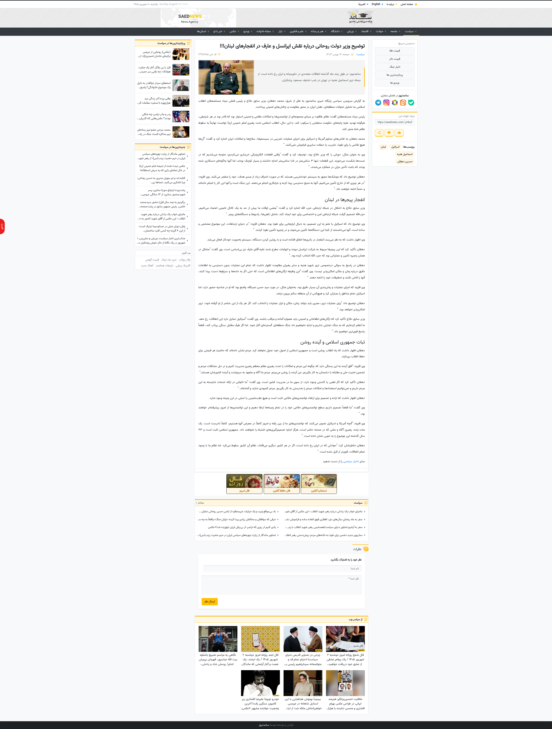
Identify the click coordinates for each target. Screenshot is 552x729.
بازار (280, 31)
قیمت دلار (394, 59)
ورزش (350, 31)
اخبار (356, 461)
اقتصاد (365, 31)
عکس (233, 31)
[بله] (411, 103)
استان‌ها (202, 31)
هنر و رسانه (317, 31)
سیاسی (347, 461)
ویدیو (246, 31)
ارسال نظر (209, 601)
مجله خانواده (264, 31)
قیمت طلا (394, 50)
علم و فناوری (297, 31)
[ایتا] (403, 103)
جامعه (394, 31)
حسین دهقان (404, 161)
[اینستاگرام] (386, 103)
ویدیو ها (394, 83)
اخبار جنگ (394, 67)
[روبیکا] (395, 103)
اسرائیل (395, 147)
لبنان (383, 147)
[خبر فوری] (2, 226)
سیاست (409, 31)
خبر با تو (218, 31)
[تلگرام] (378, 103)
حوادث (380, 31)
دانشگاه (335, 31)
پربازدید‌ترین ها (395, 75)
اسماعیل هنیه (404, 154)
